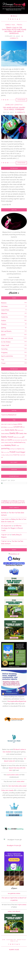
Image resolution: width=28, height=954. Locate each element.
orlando (17, 445)
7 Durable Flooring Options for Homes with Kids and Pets (13, 502)
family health (20, 430)
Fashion (3, 320)
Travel (20, 25)
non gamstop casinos (14, 893)
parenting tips (13, 448)
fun (18, 437)
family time (23, 433)
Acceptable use (11, 939)
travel (12, 452)
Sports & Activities (7, 356)
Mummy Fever (14, 950)
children (20, 424)
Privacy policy (21, 939)
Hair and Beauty (6, 331)
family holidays (5, 433)
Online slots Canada (7, 790)
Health (3, 335)
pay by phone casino (13, 775)
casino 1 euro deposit (14, 911)
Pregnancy (4, 352)
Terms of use (14, 941)
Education (4, 313)
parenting (5, 448)
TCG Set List (5, 535)
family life (14, 433)
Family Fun (10, 25)
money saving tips (9, 442)
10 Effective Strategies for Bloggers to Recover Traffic (12, 528)
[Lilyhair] (14, 880)
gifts (6, 440)
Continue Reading (21, 99)
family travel (7, 437)
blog (12, 424)
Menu (14, 16)
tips (2, 452)
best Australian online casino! (17, 786)
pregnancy (18, 448)
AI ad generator (6, 526)
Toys (2, 360)
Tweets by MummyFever (8, 415)
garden (20, 437)
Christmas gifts (10, 427)
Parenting (4, 349)
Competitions (5, 310)
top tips (5, 452)
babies (2, 424)
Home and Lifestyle (14, 105)
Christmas (4, 306)
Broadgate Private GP (14, 845)
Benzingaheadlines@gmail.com (16, 701)
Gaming (3, 328)
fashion (15, 437)
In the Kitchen (6, 342)
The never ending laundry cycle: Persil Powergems (14, 109)
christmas (4, 427)
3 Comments (20, 112)
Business (3, 303)
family (7, 430)
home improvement (16, 440)
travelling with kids (9, 455)
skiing (23, 448)
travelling (3, 455)
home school (23, 440)
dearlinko (4, 513)
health (10, 440)
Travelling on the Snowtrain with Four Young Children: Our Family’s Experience (14, 30)
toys (8, 452)
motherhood (17, 442)
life (26, 440)
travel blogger (20, 452)
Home (3, 939)
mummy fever (10, 445)
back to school (7, 424)
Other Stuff (5, 345)
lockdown (3, 442)
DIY (24, 427)
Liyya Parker (5, 519)
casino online (20, 781)
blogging (15, 424)
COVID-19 (17, 427)
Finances (3, 324)
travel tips (16, 455)
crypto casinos (22, 904)
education (3, 430)
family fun (13, 430)
